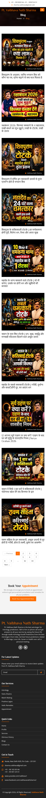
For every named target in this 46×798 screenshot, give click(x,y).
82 (25, 561)
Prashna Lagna (7, 701)
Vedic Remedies (7, 705)
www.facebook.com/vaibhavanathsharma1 (15, 780)
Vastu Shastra (7, 694)
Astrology (5, 690)
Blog (27, 18)
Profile (4, 729)
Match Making (7, 698)
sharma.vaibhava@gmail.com (24, 5)
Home (19, 18)
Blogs (4, 741)
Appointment (6, 709)
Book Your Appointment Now (23, 599)
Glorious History (8, 737)
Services (5, 733)
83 (32, 561)
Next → (7, 565)
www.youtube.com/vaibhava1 (15, 776)
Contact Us (6, 745)
